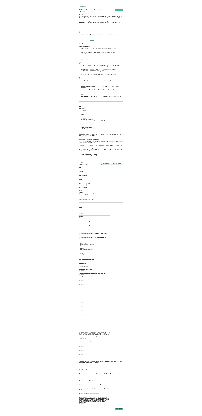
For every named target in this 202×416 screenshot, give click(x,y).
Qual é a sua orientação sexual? (85, 345)
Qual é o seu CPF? (82, 263)
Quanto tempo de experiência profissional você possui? (89, 279)
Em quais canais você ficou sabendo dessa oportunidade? (89, 393)
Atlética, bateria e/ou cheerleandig (86, 249)
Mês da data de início (83, 220)
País (80, 183)
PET (80, 252)
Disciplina (81, 216)
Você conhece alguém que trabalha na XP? (86, 380)
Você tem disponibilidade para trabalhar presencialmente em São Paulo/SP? (92, 273)
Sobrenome (81, 171)
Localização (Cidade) (83, 187)
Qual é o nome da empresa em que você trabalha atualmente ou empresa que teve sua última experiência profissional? (93, 291)
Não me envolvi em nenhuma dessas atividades (89, 257)
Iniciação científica (83, 253)
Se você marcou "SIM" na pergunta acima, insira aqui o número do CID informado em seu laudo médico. (94, 357)
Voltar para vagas (82, 6)
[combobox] (79, 184)
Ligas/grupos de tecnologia (85, 245)
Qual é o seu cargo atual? (84, 287)
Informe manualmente (86, 197)
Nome (80, 167)
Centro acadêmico (83, 250)
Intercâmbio (82, 254)
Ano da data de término (96, 224)
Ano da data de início (96, 220)
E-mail (80, 179)
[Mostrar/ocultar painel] (84, 184)
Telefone (89, 183)
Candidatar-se (119, 10)
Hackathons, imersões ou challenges (87, 247)
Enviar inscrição (119, 408)
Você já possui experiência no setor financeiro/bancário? (89, 304)
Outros (81, 255)
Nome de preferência (83, 175)
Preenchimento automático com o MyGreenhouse (111, 163)
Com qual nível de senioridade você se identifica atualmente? (90, 283)
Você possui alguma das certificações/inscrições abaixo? (89, 312)
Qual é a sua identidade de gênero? (85, 325)
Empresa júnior (83, 243)
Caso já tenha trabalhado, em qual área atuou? (87, 308)
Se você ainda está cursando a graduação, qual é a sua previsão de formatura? (92, 237)
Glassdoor (92, 40)
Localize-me (81, 190)
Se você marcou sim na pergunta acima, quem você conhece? (90, 384)
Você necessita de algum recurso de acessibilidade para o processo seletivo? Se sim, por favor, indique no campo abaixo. (100, 373)
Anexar (86, 194)
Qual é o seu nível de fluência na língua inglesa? (87, 321)
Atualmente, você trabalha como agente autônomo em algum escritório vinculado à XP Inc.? (94, 389)
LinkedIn (100, 38)
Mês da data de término (83, 224)
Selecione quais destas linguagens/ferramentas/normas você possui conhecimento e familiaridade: (93, 317)
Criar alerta (84, 157)
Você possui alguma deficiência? (85, 353)
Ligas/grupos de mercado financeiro (87, 244)
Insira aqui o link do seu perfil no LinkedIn (86, 259)
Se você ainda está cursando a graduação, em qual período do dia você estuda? (93, 233)
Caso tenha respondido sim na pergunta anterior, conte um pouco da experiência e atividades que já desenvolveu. (93, 296)
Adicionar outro (82, 228)
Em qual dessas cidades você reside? (85, 269)
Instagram (94, 38)
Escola (80, 207)
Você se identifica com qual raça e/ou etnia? (87, 349)
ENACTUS (82, 248)
